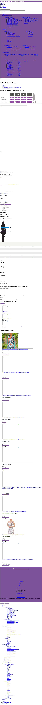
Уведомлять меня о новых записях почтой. (9, 301)
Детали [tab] (3, 209)
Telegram (21, 585)
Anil (19, 60)
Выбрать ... (6, 378)
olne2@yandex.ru (19, 593)
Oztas (7, 691)
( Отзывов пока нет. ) (4, 193)
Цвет (1, 202)
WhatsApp (34, 2)
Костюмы (9, 47)
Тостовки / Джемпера (12, 49)
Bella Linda (10, 62)
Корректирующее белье (11, 632)
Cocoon (9, 66)
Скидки (3, 77)
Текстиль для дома (5, 52)
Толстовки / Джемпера (10, 655)
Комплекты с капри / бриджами (14, 20)
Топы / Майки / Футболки (12, 50)
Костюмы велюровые (12, 24)
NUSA (8, 72)
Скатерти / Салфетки (35, 55)
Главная (3, 14)
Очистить (4, 203)
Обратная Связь (35, 5)
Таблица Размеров (3, 205)
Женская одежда (9, 17)
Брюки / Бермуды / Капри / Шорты (31, 18)
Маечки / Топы (9, 633)
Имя (1, 297)
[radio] (6, 198)
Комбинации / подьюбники (13, 36)
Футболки (26, 23)
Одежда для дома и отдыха (7, 15)
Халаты (9, 27)
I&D (18, 69)
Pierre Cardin (19, 73)
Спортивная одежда (5, 43)
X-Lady (19, 74)
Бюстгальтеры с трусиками (13, 35)
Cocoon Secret (10, 67)
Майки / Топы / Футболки (12, 25)
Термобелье (30, 34)
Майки (29, 33)
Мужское (28, 31)
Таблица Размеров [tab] (5, 207)
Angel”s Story (10, 60)
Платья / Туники (21, 439)
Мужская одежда (26, 17)
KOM (19, 64)
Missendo (8, 675)
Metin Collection (9, 676)
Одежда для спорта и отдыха (10, 695)
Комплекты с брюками (12, 19)
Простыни (30, 54)
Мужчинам (25, 45)
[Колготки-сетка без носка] (22, 316)
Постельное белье (8, 660)
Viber (20, 583)
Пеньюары (9, 39)
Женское (7, 31)
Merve (19, 67)
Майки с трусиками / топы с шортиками (16, 38)
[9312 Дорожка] (22, 308)
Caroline (9, 64)
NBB (18, 68)
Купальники (9, 648)
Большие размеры (11, 18)
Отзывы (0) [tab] (4, 210)
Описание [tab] (8, 206)
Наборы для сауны (8, 55)
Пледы (13, 54)
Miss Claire (19, 66)
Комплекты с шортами (12, 23)
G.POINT (19, 63)
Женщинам (8, 45)
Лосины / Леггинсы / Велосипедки (13, 649)
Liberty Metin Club (10, 674)
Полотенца (18, 54)
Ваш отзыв (2, 295)
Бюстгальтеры (10, 34)
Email (1, 299)
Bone (8, 63)
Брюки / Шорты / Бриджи (12, 46)
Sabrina (9, 73)
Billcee (26, 60)
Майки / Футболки (5, 487)
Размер (1, 198)
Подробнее (4, 422)
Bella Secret (10, 61)
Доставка (18, 594)
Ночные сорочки (18, 395)
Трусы (8, 40)
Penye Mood (10, 74)
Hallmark (9, 68)
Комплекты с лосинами (12, 21)
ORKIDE (8, 690)
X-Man (19, 75)
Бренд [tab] (3, 208)
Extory (26, 61)
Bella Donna (19, 62)
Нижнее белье (4, 29)
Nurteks (19, 70)
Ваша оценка (3, 288)
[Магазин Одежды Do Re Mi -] (3, 12)
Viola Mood (9, 75)
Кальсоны (30, 32)
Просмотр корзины (8, 204)
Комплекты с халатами (12, 22)
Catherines (9, 65)
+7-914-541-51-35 (36, 3)
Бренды (3, 56)
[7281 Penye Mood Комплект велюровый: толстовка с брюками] (22, 323)
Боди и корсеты (10, 32)
